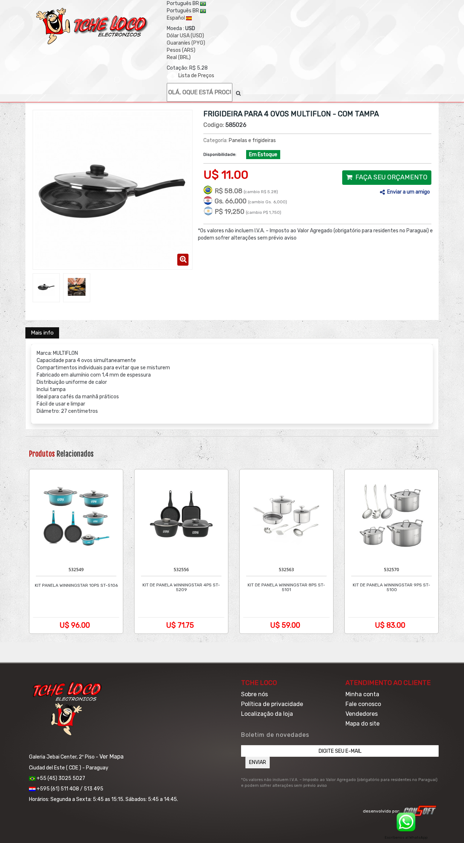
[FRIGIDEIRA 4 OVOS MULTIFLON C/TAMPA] (46, 287)
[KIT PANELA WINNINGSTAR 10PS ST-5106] (76, 516)
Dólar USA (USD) (185, 36)
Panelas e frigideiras (252, 140)
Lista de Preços (196, 75)
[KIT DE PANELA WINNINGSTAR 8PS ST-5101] (286, 516)
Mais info (42, 332)
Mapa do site (362, 723)
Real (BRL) (179, 57)
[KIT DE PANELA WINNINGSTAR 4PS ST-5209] (181, 516)
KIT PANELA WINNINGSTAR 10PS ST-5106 (76, 585)
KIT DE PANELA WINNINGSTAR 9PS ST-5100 (391, 587)
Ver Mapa (111, 756)
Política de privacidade (272, 704)
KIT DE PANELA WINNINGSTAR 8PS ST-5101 (286, 587)
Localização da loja (267, 713)
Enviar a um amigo (408, 192)
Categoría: (215, 140)
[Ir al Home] (92, 26)
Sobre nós (254, 694)
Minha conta (362, 694)
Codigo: (213, 124)
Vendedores (361, 713)
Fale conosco (363, 704)
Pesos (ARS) (181, 50)
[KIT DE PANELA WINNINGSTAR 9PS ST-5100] (391, 516)
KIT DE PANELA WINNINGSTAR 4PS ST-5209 (181, 587)
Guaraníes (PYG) (186, 43)
